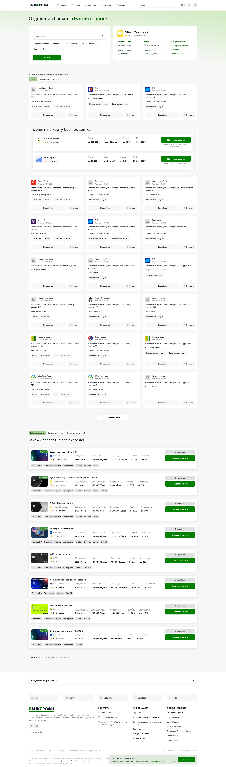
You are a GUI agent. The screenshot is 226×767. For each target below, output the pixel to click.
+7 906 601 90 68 (108, 713)
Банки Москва (173, 722)
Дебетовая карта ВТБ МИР (63, 452)
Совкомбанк (100, 337)
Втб (153, 88)
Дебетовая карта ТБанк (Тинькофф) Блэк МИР (73, 477)
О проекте (136, 713)
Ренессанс (156, 220)
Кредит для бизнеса (178, 53)
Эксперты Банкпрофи (141, 734)
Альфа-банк (43, 181)
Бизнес (122, 5)
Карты (77, 5)
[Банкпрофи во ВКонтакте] (31, 726)
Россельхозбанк (45, 337)
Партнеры (136, 729)
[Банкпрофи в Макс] (36, 726)
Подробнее (48, 115)
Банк (36, 32)
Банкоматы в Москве (176, 726)
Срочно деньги (52, 138)
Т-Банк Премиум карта (61, 503)
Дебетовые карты (124, 42)
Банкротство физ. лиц (176, 713)
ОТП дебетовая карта (61, 605)
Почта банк (99, 181)
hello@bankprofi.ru (109, 717)
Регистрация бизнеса (179, 46)
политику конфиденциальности (162, 761)
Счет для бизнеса (177, 42)
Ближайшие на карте (48, 79)
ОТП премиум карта (60, 554)
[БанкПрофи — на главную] (38, 5)
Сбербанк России (45, 376)
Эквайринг (175, 50)
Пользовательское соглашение (145, 717)
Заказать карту (180, 458)
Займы (63, 5)
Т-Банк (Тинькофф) (136, 32)
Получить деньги (176, 140)
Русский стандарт (102, 298)
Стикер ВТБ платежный (62, 528)
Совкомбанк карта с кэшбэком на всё (69, 580)
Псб (96, 88)
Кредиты (92, 5)
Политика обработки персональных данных (147, 723)
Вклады (107, 5)
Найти (47, 58)
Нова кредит (50, 157)
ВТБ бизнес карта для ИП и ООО (66, 631)
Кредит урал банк (159, 181)
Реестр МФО (172, 736)
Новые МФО (172, 740)
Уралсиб (41, 220)
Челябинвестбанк (45, 88)
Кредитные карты (124, 51)
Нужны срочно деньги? (76, 433)
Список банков (173, 717)
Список (33, 79)
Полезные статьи (139, 738)
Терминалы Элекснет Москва (179, 731)
